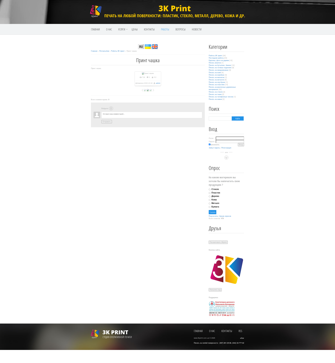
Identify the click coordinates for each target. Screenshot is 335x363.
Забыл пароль (214, 147)
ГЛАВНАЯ (198, 331)
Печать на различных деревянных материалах (222, 88)
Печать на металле (216, 79)
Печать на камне (215, 99)
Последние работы (216, 58)
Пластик (215, 192)
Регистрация (226, 147)
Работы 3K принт (118, 51)
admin (158, 83)
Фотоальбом (104, 51)
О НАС (212, 331)
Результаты (213, 216)
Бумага (215, 206)
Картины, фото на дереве (219, 60)
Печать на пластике (216, 84)
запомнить (214, 144)
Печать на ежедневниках (218, 70)
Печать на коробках (216, 75)
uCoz (242, 338)
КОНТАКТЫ (226, 331)
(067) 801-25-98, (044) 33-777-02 (231, 343)
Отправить (106, 121)
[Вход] (111, 108)
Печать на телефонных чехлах (221, 96)
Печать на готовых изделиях (220, 67)
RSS (240, 331)
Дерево (215, 196)
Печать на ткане (215, 94)
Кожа (214, 199)
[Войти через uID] (226, 157)
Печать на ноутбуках (217, 82)
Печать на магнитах (216, 77)
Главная (94, 51)
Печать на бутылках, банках (220, 65)
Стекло (215, 189)
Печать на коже (215, 72)
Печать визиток (215, 62)
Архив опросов (225, 216)
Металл (215, 203)
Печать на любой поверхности (206, 343)
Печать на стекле (216, 92)
